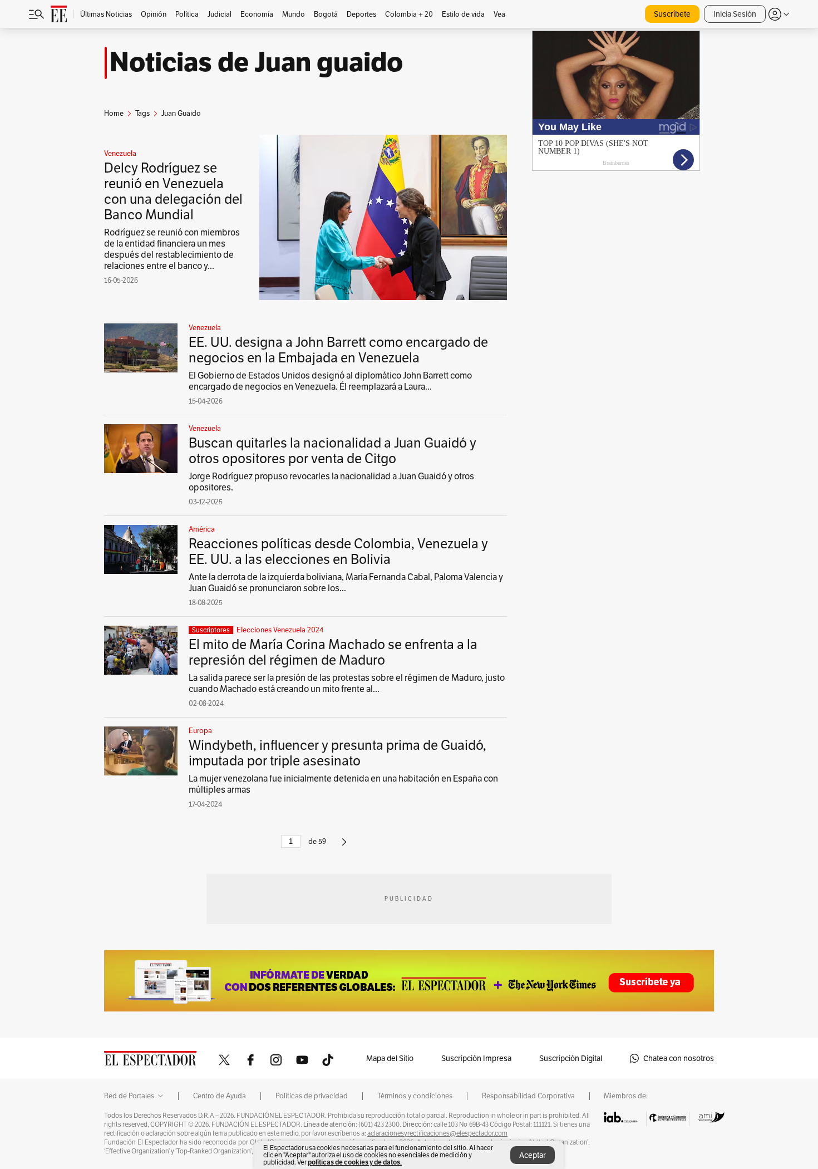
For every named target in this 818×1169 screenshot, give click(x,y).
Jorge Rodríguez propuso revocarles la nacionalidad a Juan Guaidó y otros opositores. (331, 481)
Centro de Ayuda (219, 1096)
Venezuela (120, 153)
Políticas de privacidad (311, 1096)
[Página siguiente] (344, 846)
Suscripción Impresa (476, 1058)
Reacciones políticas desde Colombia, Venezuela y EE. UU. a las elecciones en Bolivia (338, 551)
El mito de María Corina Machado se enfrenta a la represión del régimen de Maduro (333, 652)
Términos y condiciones (414, 1096)
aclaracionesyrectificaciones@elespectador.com (437, 1133)
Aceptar (532, 1155)
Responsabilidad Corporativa (528, 1096)
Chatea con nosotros (678, 1058)
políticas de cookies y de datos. (355, 1162)
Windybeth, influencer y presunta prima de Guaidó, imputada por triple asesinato (337, 752)
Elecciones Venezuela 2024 (279, 630)
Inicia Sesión (734, 14)
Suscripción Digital (570, 1058)
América (202, 529)
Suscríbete (672, 14)
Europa (200, 730)
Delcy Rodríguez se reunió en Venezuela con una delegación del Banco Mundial (173, 191)
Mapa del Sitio (389, 1058)
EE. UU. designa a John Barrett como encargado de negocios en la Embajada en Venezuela (338, 349)
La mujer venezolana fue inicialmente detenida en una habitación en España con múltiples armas (343, 784)
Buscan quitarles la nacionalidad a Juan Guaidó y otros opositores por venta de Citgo (332, 450)
